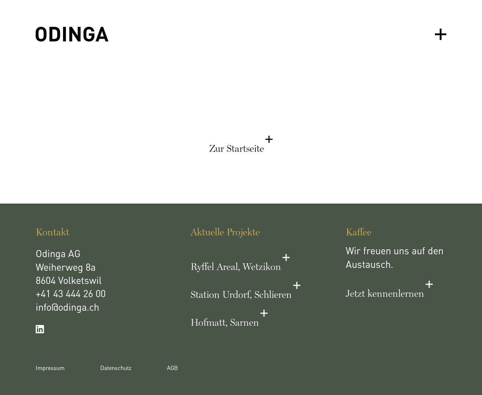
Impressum (50, 368)
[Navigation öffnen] (440, 34)
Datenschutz (115, 368)
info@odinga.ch (67, 308)
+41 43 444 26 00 (71, 294)
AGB (172, 368)
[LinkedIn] (86, 329)
